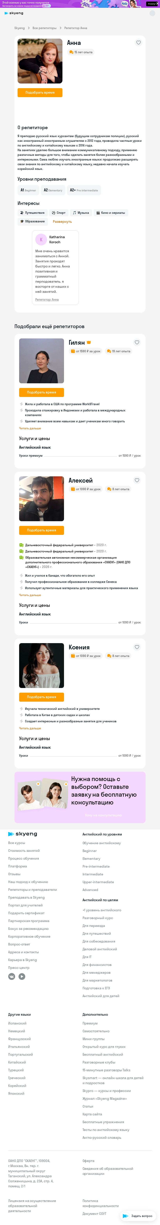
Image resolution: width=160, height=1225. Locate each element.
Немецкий (16, 1031)
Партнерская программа (28, 921)
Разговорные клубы (99, 1062)
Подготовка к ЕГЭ (96, 988)
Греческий (17, 1078)
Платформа (17, 866)
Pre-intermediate (96, 866)
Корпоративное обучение (29, 936)
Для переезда (94, 925)
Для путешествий (97, 933)
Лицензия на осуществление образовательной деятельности (32, 1205)
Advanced (90, 890)
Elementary (91, 858)
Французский (19, 1039)
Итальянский (19, 1046)
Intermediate (93, 874)
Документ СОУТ (94, 1213)
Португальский (20, 1054)
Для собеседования (99, 941)
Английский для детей (101, 996)
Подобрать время (40, 92)
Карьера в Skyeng (22, 960)
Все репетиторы (45, 28)
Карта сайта (92, 1114)
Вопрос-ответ (19, 944)
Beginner (90, 851)
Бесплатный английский (103, 1054)
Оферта (89, 1160)
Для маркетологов (97, 980)
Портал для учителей (25, 905)
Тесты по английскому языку (106, 1129)
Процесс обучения (23, 858)
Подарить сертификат (26, 913)
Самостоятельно (96, 1031)
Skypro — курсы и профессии (107, 1090)
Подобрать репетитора (136, 1171)
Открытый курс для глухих (104, 1046)
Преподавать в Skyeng (26, 897)
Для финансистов (97, 964)
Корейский (17, 1085)
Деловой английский (100, 949)
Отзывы (14, 874)
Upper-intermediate (98, 882)
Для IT (87, 957)
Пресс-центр (18, 967)
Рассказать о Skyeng (138, 1182)
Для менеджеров (97, 972)
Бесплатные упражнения (103, 1122)
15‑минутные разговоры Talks (107, 1070)
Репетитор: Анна (47, 299)
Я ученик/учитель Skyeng (135, 1204)
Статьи (88, 1106)
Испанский (17, 1023)
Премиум (90, 1023)
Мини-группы (94, 1039)
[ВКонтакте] (11, 976)
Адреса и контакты (23, 952)
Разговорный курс (98, 918)
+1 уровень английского (102, 910)
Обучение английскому (102, 843)
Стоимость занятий (24, 850)
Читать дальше (30, 428)
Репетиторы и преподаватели (32, 889)
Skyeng (19, 28)
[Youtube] (21, 976)
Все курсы (16, 843)
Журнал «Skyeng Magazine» (105, 1098)
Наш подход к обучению (28, 882)
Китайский (17, 1062)
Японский (16, 1093)
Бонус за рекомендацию (28, 928)
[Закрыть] (155, 1154)
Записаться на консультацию (131, 1193)
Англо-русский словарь (102, 1137)
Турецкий (16, 1070)
